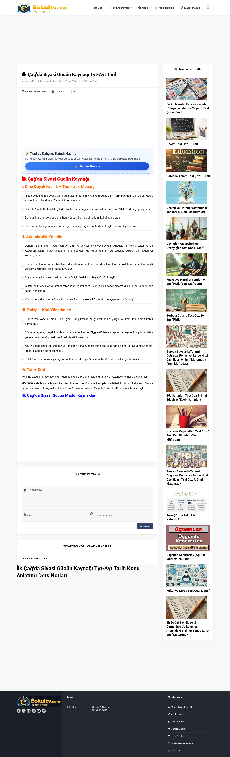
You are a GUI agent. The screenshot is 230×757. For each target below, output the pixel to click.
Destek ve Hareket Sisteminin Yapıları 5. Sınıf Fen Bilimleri (186, 210)
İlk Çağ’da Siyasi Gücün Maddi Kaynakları (59, 395)
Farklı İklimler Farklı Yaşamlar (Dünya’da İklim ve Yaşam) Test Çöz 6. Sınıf (187, 108)
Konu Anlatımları (40, 81)
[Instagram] (29, 711)
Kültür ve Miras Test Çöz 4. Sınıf (188, 591)
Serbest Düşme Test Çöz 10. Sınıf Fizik (185, 317)
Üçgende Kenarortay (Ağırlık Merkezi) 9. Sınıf (185, 557)
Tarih (52, 81)
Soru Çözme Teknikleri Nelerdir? (182, 517)
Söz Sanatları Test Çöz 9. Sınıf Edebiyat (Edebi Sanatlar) (186, 397)
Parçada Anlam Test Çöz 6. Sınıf (188, 176)
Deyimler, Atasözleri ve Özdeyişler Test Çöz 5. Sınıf (184, 246)
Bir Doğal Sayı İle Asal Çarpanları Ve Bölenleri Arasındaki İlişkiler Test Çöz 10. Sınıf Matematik (187, 628)
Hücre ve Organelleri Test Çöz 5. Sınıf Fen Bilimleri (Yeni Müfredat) (188, 435)
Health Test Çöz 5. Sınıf (182, 144)
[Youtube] (39, 711)
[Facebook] (19, 711)
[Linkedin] (34, 711)
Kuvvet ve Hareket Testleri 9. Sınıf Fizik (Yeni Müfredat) (186, 282)
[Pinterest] (44, 711)
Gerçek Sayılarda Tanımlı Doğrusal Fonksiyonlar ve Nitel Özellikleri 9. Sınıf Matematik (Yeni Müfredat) (187, 357)
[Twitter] (24, 711)
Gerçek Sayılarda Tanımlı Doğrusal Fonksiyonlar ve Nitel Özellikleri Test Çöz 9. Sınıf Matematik (187, 477)
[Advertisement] (87, 122)
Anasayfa (26, 81)
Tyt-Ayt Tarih (39, 91)
